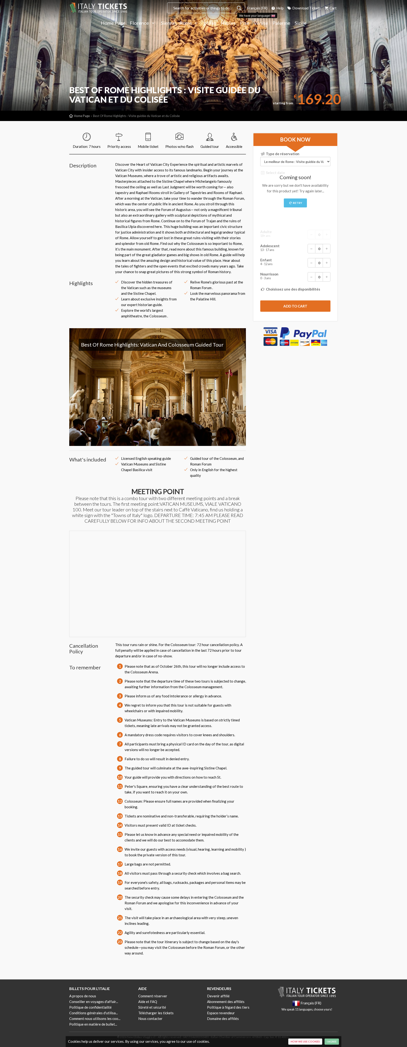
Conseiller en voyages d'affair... (93, 1001)
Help (280, 8)
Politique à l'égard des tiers (228, 1007)
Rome (186, 23)
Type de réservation (282, 154)
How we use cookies (305, 1041)
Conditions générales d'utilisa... (93, 1013)
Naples (228, 23)
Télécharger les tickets (156, 1013)
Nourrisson (269, 276)
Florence (140, 23)
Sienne (168, 23)
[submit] (295, 306)
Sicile (300, 23)
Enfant (266, 262)
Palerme (281, 23)
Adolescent (270, 248)
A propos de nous (82, 996)
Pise (244, 23)
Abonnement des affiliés (225, 1001)
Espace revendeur (221, 1013)
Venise (261, 23)
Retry (297, 203)
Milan (210, 23)
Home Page (113, 23)
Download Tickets (306, 8)
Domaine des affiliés (223, 1018)
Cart (333, 8)
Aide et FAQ (147, 1001)
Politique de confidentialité (90, 1007)
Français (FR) (257, 8)
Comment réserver (152, 996)
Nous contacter (150, 1018)
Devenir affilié (218, 996)
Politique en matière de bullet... (93, 1024)
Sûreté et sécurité (152, 1007)
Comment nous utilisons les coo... (94, 1018)
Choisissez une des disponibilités (292, 289)
